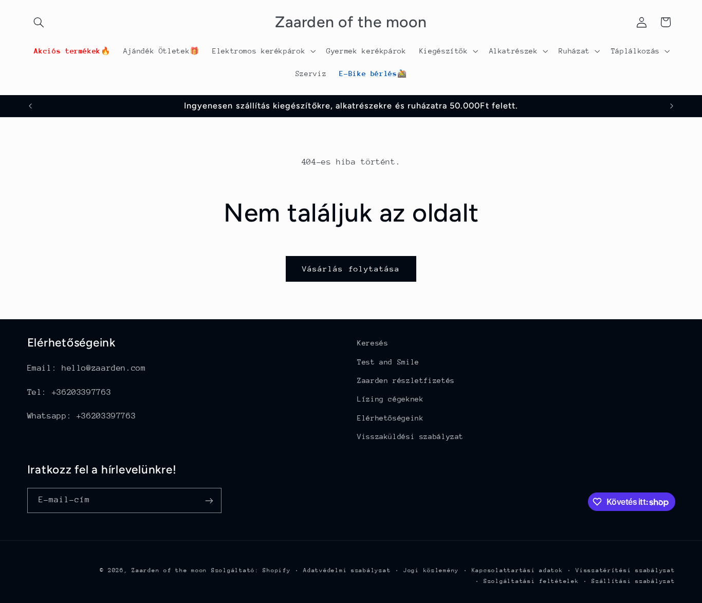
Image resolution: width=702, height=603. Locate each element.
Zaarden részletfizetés (406, 380)
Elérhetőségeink (390, 418)
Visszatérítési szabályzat (625, 570)
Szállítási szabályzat (633, 581)
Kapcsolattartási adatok (517, 570)
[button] (39, 22)
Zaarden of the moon (169, 570)
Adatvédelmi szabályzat (347, 570)
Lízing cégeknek (390, 399)
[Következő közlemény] (671, 106)
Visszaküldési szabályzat (410, 436)
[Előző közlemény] (30, 106)
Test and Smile (388, 362)
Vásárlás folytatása (351, 268)
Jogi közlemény (431, 570)
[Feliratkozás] (208, 500)
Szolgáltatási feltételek (531, 581)
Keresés (372, 343)
